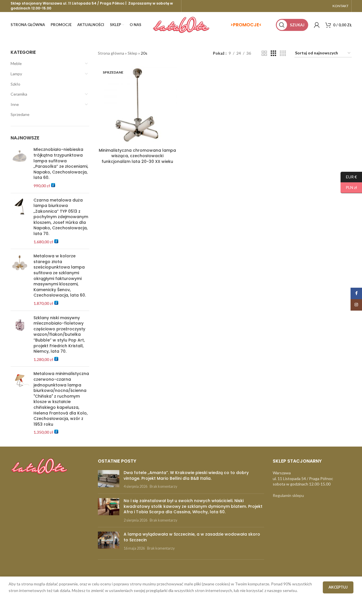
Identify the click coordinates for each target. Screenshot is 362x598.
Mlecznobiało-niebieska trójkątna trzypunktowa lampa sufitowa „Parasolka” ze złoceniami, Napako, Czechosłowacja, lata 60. (60, 163)
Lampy (16, 73)
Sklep (132, 53)
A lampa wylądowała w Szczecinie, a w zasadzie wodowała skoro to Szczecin (192, 537)
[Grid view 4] (283, 53)
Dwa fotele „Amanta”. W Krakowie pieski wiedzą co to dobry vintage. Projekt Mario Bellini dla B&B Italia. (186, 475)
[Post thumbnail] (108, 479)
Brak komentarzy (163, 486)
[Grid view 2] (264, 53)
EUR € (349, 176)
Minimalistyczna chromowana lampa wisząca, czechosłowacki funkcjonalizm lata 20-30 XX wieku (137, 155)
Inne (15, 104)
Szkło (15, 84)
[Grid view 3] (273, 53)
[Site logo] (181, 24)
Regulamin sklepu (288, 495)
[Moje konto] (317, 25)
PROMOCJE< (247, 24)
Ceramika (19, 94)
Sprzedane (20, 114)
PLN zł (349, 187)
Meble (16, 63)
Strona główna (111, 53)
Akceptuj (338, 587)
